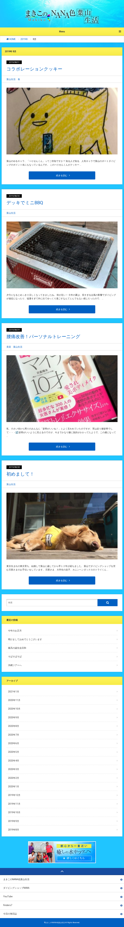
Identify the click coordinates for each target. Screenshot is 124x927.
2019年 (24, 39)
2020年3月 (13, 769)
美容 (8, 347)
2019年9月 (13, 821)
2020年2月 (13, 778)
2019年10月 (14, 812)
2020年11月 (14, 700)
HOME (12, 39)
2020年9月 (13, 717)
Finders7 (7, 905)
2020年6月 (13, 743)
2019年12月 (14, 795)
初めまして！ (20, 474)
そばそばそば (15, 656)
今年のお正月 (15, 630)
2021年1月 (13, 691)
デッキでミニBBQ (24, 202)
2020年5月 (13, 752)
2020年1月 (13, 786)
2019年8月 (13, 829)
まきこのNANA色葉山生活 (16, 879)
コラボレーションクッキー (34, 69)
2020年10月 (14, 708)
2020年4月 (13, 760)
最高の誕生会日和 (17, 648)
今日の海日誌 (10, 913)
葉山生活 (11, 79)
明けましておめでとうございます (25, 639)
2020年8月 (13, 726)
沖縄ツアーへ (15, 665)
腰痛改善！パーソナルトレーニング (43, 336)
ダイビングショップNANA (16, 888)
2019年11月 (14, 803)
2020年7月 (13, 734)
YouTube (8, 896)
